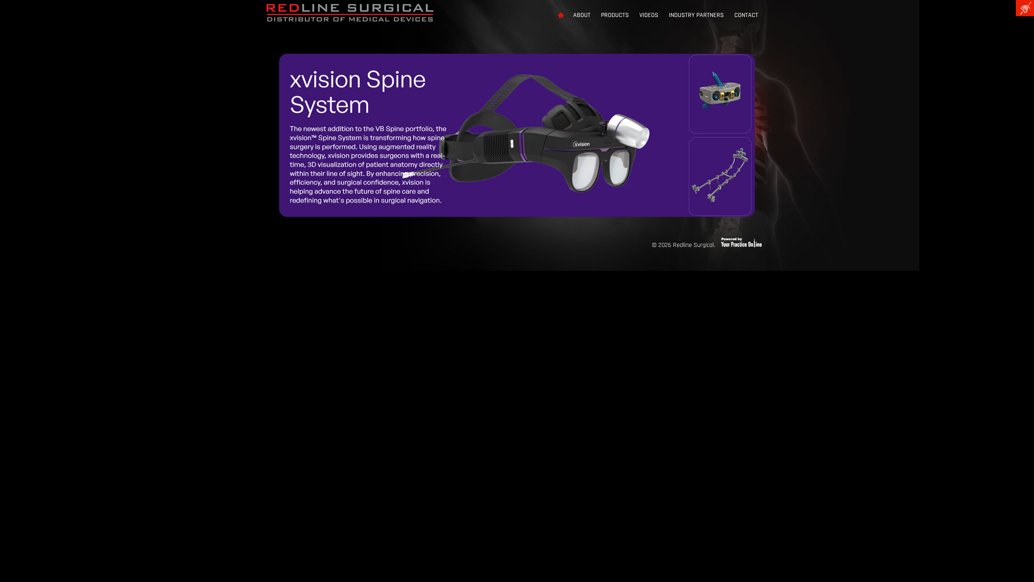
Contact (746, 15)
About (582, 15)
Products (615, 15)
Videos (648, 15)
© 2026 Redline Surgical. (683, 245)
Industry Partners (696, 15)
